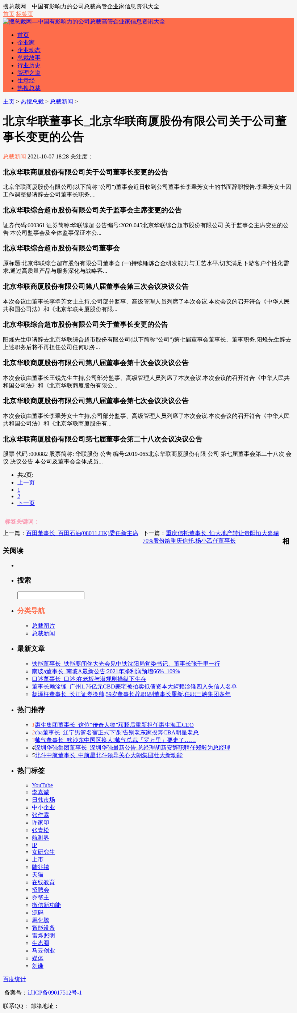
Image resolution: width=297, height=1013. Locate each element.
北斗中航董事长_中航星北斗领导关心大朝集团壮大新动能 (109, 755)
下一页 (26, 503)
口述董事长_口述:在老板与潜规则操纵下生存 (89, 679)
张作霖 (40, 815)
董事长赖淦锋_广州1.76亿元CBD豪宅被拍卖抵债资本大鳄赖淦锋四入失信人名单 (134, 686)
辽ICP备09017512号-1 (55, 992)
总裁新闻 (61, 101)
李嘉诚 (40, 792)
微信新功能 (46, 905)
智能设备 (43, 928)
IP (34, 845)
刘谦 (37, 966)
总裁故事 (29, 58)
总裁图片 (43, 626)
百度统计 (14, 979)
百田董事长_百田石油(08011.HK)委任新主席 (82, 533)
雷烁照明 (43, 935)
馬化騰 (40, 920)
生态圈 (40, 943)
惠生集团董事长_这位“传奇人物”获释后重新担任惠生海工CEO (114, 725)
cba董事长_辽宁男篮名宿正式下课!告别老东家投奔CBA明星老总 (117, 732)
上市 (37, 859)
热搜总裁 (29, 88)
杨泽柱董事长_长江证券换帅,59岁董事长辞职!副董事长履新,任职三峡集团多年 (131, 694)
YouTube (42, 785)
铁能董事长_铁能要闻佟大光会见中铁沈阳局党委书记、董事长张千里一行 (126, 664)
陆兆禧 (40, 867)
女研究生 (43, 852)
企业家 (26, 42)
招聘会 (40, 890)
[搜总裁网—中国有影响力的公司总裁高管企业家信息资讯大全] (84, 21)
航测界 (40, 838)
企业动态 (29, 50)
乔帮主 (40, 897)
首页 (8, 14)
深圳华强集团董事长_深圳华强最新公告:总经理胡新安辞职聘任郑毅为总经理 (132, 748)
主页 (8, 101)
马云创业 (43, 951)
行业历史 (29, 65)
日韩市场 (43, 800)
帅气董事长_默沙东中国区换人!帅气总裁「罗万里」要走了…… (115, 740)
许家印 (40, 822)
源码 (37, 913)
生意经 (26, 80)
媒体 (37, 958)
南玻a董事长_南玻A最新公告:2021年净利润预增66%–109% (106, 671)
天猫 (37, 875)
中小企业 (43, 807)
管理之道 (29, 73)
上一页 (26, 482)
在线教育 (43, 882)
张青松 (40, 830)
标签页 (24, 14)
